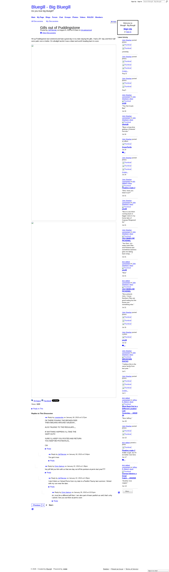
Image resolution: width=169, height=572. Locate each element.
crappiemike (59, 417)
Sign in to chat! (153, 570)
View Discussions (49, 33)
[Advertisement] (125, 529)
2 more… (125, 71)
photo (131, 99)
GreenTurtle (127, 147)
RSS (33, 509)
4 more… (125, 172)
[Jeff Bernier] (35, 32)
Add (114, 22)
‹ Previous (36, 505)
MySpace (37, 401)
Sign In (139, 1)
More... (127, 491)
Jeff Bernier (52, 30)
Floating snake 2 (128, 188)
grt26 (124, 103)
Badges (106, 569)
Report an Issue (117, 569)
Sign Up (133, 1)
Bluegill (49, 569)
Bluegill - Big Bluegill (50, 6)
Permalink (46, 417)
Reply (48, 449)
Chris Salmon (59, 466)
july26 (124, 209)
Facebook (47, 401)
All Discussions (37, 21)
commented (126, 97)
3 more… (125, 390)
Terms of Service (132, 569)
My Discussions (52, 21)
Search (167, 1)
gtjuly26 (125, 124)
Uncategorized (86, 30)
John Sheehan (127, 40)
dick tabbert (126, 262)
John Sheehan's (129, 98)
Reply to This (37, 409)
